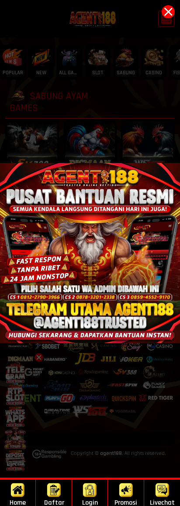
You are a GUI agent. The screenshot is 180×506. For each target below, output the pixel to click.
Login (90, 502)
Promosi (125, 502)
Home (18, 502)
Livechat (162, 502)
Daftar (54, 502)
